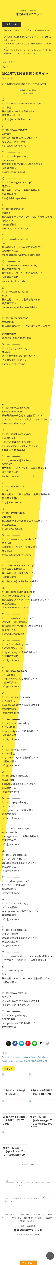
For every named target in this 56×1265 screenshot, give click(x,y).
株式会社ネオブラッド (29, 14)
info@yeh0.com (43, 1057)
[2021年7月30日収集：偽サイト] (21, 1043)
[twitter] (8, 1043)
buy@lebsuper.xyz (12, 1057)
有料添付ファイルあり (28, 1221)
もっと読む (29, 1164)
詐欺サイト (43, 1061)
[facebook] (15, 1043)
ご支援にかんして (38, 1214)
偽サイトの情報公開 (28, 1226)
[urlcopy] (47, 1043)
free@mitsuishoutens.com (12, 1061)
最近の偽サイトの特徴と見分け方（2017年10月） (14, 1120)
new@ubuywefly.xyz (28, 1057)
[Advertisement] (28, 383)
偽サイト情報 (16, 1218)
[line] (34, 1043)
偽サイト (7, 1053)
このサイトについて (11, 1214)
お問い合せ (25, 1214)
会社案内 (49, 1218)
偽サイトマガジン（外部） (33, 1218)
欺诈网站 (34, 1061)
